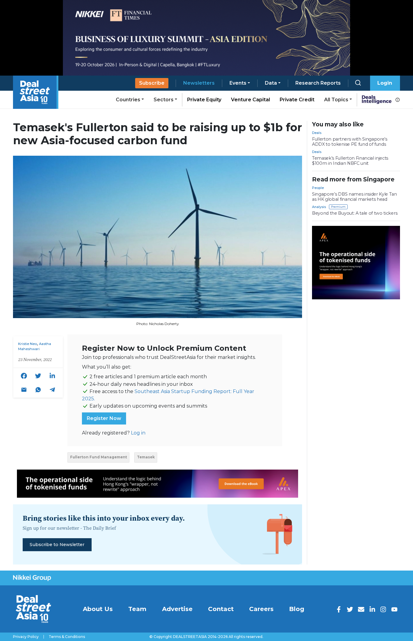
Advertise (177, 609)
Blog (296, 609)
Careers (261, 609)
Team (137, 609)
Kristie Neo (27, 344)
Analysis (319, 207)
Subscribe (151, 83)
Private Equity (204, 99)
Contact (221, 609)
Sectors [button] (164, 99)
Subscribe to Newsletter (57, 544)
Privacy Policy (26, 637)
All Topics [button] (336, 99)
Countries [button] (128, 99)
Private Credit (297, 99)
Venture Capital (250, 99)
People (318, 188)
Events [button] (237, 83)
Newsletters (199, 83)
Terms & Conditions (67, 637)
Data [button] (271, 83)
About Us (98, 609)
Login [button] (384, 83)
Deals (316, 133)
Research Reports (318, 83)
